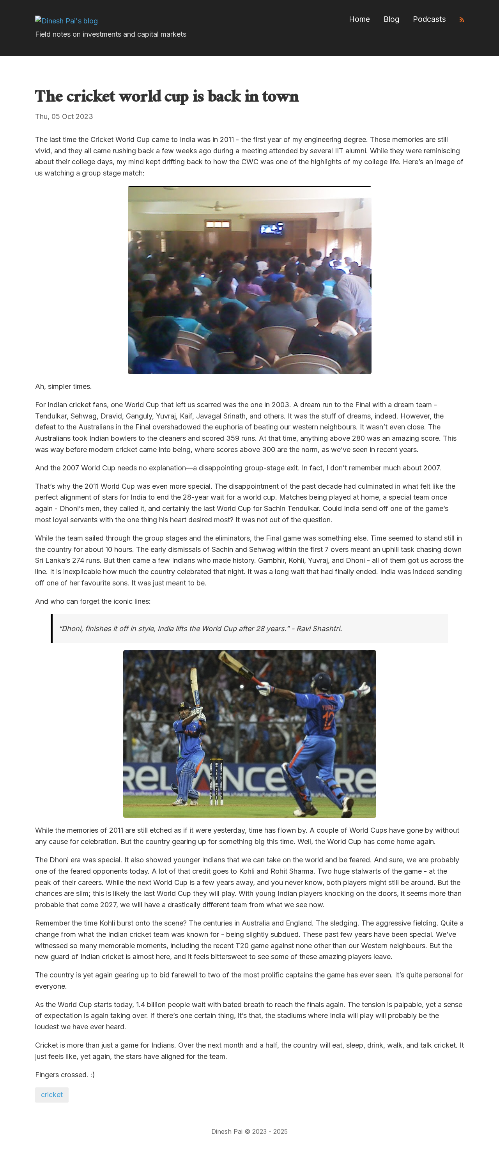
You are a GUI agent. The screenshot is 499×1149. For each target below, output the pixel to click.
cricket (52, 1094)
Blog (391, 19)
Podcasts (429, 19)
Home (359, 19)
